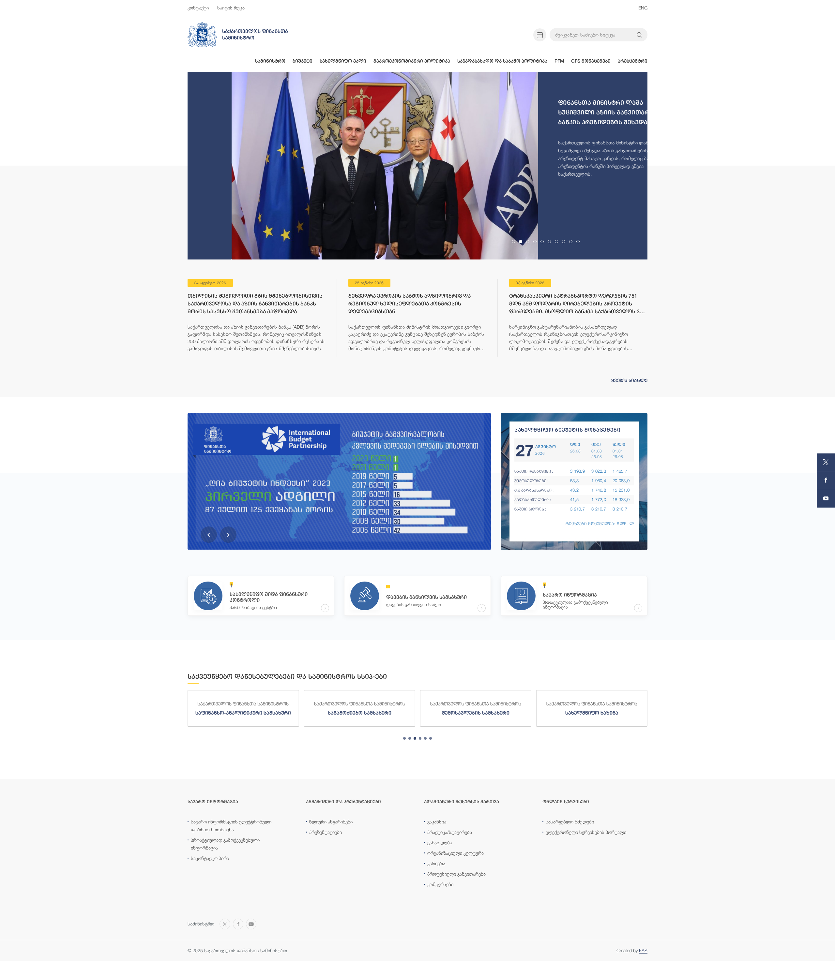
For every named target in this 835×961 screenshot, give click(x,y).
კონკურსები (440, 884)
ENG (642, 7)
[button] (209, 534)
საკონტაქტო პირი (210, 858)
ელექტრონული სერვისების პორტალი (586, 832)
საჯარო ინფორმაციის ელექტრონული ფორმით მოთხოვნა (231, 825)
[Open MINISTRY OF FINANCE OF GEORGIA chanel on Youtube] (826, 498)
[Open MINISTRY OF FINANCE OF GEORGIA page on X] (826, 462)
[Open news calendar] (539, 34)
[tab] (513, 241)
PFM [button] (559, 61)
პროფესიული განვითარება (456, 874)
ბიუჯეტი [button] (302, 61)
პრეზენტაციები (325, 832)
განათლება (439, 842)
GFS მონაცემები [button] (591, 61)
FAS (643, 950)
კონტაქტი (198, 7)
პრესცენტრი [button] (632, 61)
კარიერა (436, 863)
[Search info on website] (639, 34)
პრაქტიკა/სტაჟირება (449, 832)
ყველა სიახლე (629, 380)
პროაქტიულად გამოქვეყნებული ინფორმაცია (225, 843)
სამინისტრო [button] (270, 61)
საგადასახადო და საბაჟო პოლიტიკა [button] (502, 61)
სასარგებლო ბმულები (570, 821)
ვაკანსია (436, 821)
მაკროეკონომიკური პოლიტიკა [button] (411, 61)
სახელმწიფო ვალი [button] (343, 61)
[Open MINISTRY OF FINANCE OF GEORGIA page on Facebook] (826, 480)
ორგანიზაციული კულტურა (455, 853)
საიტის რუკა (231, 7)
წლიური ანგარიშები (331, 821)
